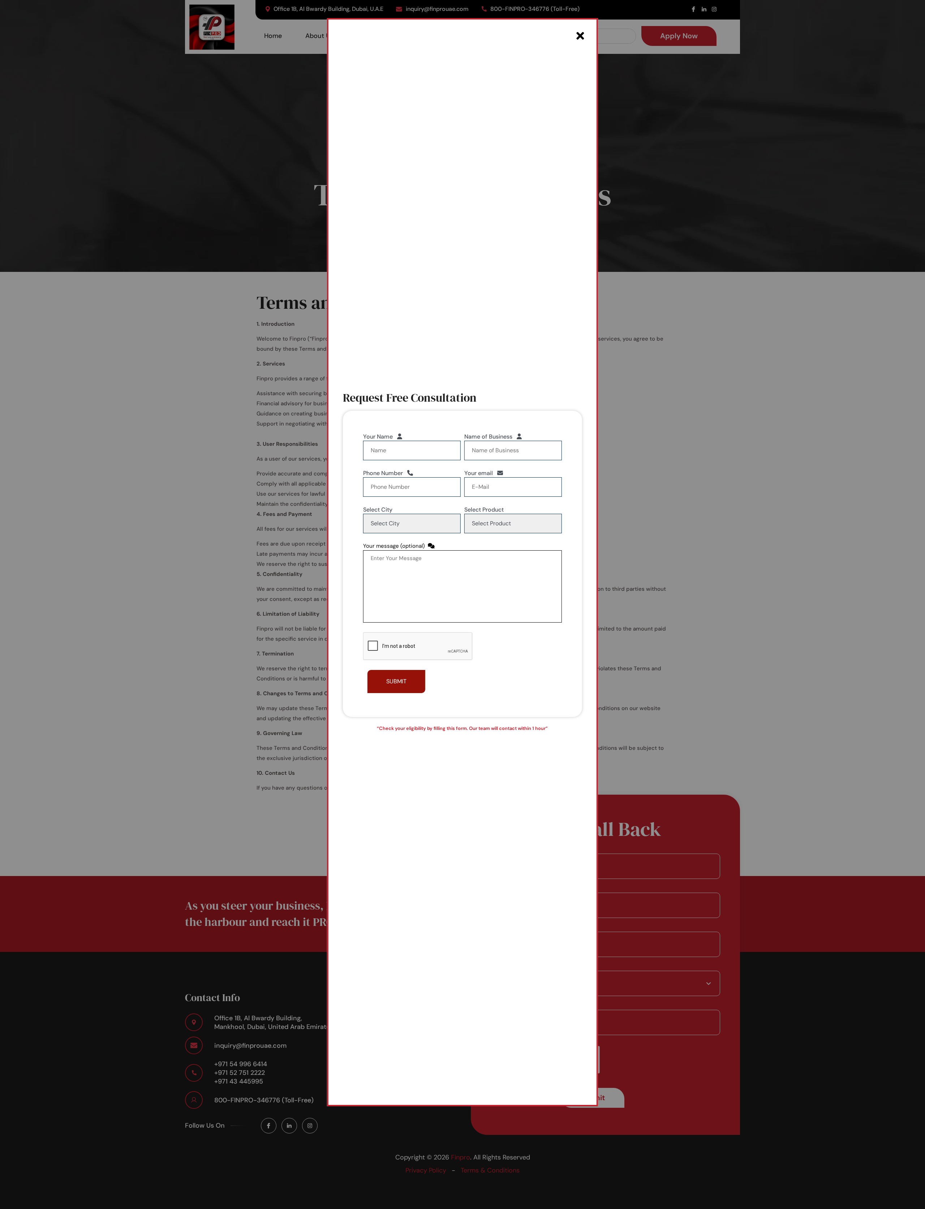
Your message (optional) (395, 546)
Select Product (484, 509)
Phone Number (385, 473)
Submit (396, 681)
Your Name (380, 436)
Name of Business (490, 436)
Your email (480, 473)
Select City (377, 509)
